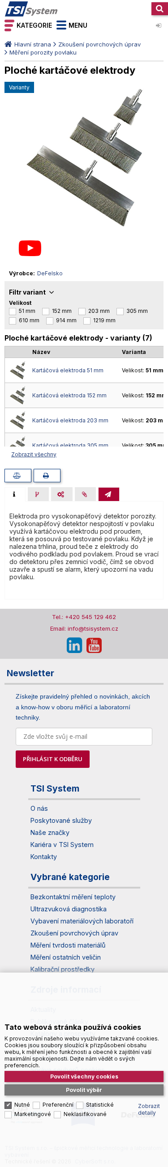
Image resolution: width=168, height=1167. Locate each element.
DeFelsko (50, 273)
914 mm (66, 320)
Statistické (100, 1104)
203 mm (99, 311)
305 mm (137, 311)
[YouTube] (94, 645)
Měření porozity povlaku (43, 52)
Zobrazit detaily (149, 1109)
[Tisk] (47, 475)
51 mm (27, 311)
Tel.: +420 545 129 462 (84, 616)
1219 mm (104, 320)
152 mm (62, 311)
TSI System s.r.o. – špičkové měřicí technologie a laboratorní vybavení (31, 9)
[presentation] (15, 494)
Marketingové (32, 1114)
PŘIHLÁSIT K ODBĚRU (52, 759)
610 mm (29, 320)
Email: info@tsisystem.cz (84, 628)
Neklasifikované (85, 1114)
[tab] (15, 494)
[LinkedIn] (74, 645)
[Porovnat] (17, 475)
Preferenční (58, 1104)
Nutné (22, 1104)
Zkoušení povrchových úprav (99, 44)
